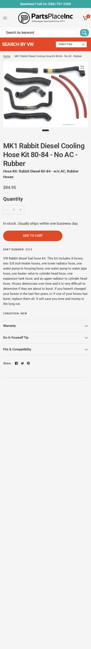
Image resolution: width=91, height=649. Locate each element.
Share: (7, 363)
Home (6, 56)
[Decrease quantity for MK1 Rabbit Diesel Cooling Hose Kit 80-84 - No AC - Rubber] (6, 209)
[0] (84, 18)
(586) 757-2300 (59, 4)
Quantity (13, 199)
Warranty (9, 326)
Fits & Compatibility (17, 349)
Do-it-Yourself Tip (15, 337)
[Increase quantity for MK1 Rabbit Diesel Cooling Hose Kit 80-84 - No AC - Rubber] (20, 209)
